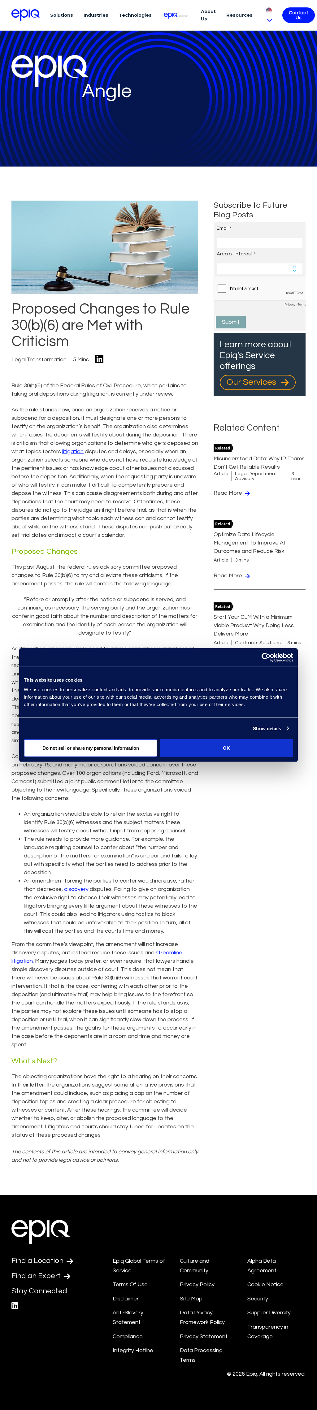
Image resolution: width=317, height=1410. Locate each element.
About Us (208, 15)
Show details (267, 728)
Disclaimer (126, 1299)
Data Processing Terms (201, 1355)
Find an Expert (36, 1276)
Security (257, 1299)
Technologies (135, 15)
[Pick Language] (268, 15)
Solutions (61, 15)
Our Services (252, 382)
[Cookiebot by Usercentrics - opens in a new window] (266, 657)
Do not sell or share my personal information (90, 748)
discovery (76, 889)
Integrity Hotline (133, 1350)
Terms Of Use (130, 1284)
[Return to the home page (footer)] (25, 15)
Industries (96, 15)
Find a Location (38, 1261)
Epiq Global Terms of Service (139, 1265)
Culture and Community (194, 1265)
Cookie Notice (265, 1284)
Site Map (191, 1299)
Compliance (128, 1336)
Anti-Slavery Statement (128, 1317)
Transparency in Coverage (267, 1331)
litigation (73, 451)
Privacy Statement (204, 1336)
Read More (228, 493)
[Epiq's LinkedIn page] (14, 1306)
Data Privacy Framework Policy (202, 1317)
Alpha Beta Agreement (261, 1265)
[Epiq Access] (176, 15)
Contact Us (298, 15)
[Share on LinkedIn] (99, 359)
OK (226, 748)
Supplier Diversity (269, 1313)
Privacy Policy (197, 1284)
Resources (239, 15)
